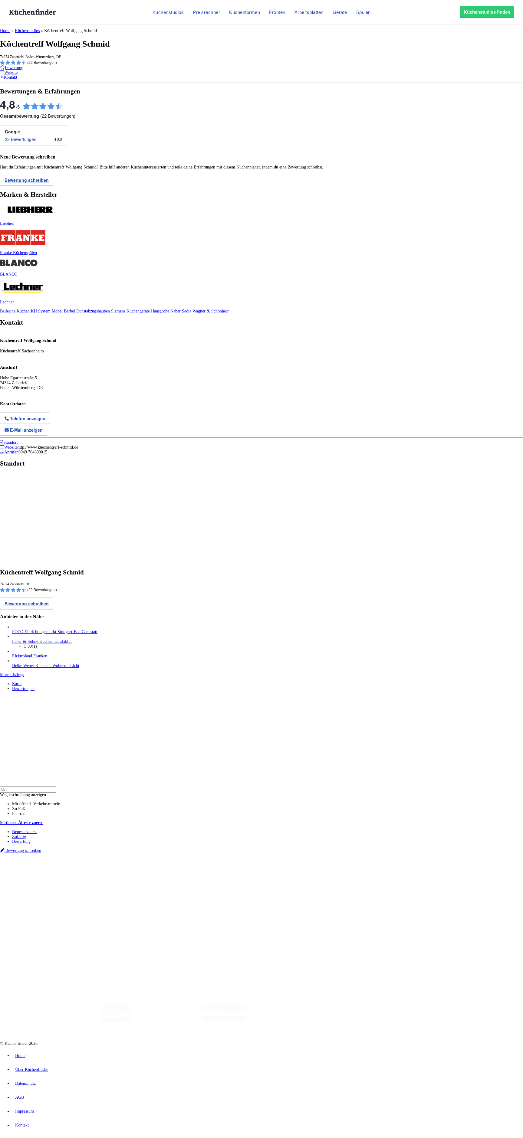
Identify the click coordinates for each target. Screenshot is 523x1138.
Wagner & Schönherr (210, 311)
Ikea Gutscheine (41, 876)
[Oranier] (283, 1020)
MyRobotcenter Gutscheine (188, 876)
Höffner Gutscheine (223, 876)
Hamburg (53, 872)
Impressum (24, 1111)
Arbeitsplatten (309, 12)
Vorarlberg (84, 872)
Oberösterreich (104, 872)
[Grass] (166, 1020)
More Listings (12, 674)
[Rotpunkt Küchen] (368, 1020)
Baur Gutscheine (154, 876)
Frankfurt (151, 872)
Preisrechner (206, 12)
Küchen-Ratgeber (27, 897)
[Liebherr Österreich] (224, 1020)
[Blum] (116, 1020)
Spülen (363, 12)
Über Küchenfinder (28, 902)
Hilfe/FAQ (21, 906)
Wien (120, 872)
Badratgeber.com (26, 911)
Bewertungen (23, 688)
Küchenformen (244, 12)
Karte (16, 684)
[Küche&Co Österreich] (412, 1020)
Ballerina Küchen (15, 311)
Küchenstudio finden (30, 861)
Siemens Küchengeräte (131, 311)
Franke (187, 872)
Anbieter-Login (29, 937)
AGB (19, 1097)
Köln (163, 872)
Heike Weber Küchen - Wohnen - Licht (45, 665)
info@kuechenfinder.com (109, 948)
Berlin (39, 872)
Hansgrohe (160, 311)
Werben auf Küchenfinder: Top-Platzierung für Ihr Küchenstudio (67, 927)
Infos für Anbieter (27, 922)
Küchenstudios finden (487, 12)
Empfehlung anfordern (31, 866)
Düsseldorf (134, 872)
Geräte (340, 12)
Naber (176, 311)
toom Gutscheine (129, 876)
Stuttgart (175, 872)
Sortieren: (21, 822)
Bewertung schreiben (27, 180)
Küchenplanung (25, 887)
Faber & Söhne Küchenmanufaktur (42, 641)
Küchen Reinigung (28, 892)
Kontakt (22, 1125)
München (68, 872)
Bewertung (21, 841)
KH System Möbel (47, 311)
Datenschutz (25, 1083)
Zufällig (19, 836)
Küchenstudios (168, 12)
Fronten (277, 12)
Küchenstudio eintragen (32, 932)
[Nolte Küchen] (332, 1020)
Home (5, 30)
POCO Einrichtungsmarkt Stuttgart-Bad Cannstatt (54, 631)
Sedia (187, 311)
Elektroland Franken (29, 656)
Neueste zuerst (24, 831)
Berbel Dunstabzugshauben (87, 311)
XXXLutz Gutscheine (70, 876)
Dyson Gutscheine (101, 876)
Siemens (200, 872)
